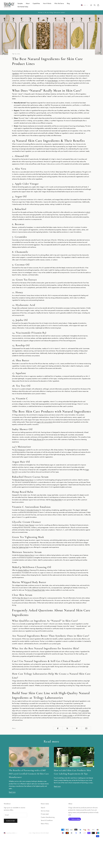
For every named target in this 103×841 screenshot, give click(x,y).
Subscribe (10, 821)
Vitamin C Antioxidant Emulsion (29, 510)
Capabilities (36, 3)
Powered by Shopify (45, 832)
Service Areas (45, 811)
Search (43, 808)
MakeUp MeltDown (23, 570)
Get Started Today (23, 7)
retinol (88, 212)
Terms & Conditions (47, 820)
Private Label (45, 814)
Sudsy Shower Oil (38, 439)
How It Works (47, 3)
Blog (68, 3)
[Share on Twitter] (67, 728)
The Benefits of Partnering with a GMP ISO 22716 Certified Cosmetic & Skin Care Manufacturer (29, 773)
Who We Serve (59, 3)
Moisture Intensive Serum (26, 555)
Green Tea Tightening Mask (20, 547)
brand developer (53, 81)
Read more (12, 792)
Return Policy (45, 824)
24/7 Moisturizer (20, 450)
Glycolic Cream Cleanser (26, 525)
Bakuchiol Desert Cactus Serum (24, 480)
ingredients (15, 73)
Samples (20, 3)
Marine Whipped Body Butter (36, 590)
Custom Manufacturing (47, 817)
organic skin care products (44, 422)
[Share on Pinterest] (77, 728)
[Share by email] (86, 728)
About (27, 3)
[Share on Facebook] (58, 728)
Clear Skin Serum (22, 598)
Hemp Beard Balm (56, 500)
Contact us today (67, 715)
